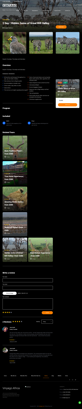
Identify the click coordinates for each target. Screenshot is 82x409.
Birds (66, 375)
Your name (5, 276)
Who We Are (13, 375)
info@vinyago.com (18, 1)
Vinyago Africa (11, 388)
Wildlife (59, 375)
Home (17, 10)
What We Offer (23, 375)
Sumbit (47, 312)
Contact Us (67, 10)
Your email (5, 284)
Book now (67, 104)
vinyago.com (41, 406)
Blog (53, 375)
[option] (41, 43)
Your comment (6, 296)
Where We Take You (35, 375)
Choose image (9, 293)
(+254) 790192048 (6, 1)
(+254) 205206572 (66, 394)
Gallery (46, 375)
